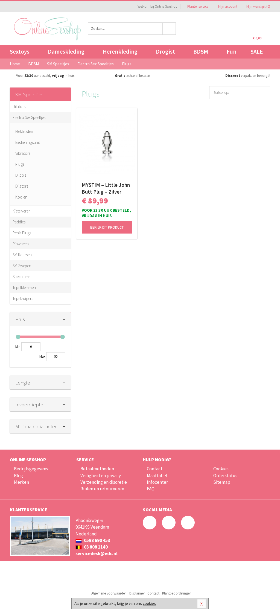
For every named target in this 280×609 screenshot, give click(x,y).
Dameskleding (66, 51)
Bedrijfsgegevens (31, 469)
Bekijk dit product (107, 227)
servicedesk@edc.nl (96, 553)
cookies (149, 603)
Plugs (19, 164)
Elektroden (24, 131)
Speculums (21, 276)
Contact (154, 469)
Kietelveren (22, 211)
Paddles (19, 222)
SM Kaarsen (22, 254)
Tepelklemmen (24, 287)
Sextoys (19, 51)
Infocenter (157, 482)
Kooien (21, 197)
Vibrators (22, 153)
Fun (231, 51)
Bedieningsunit (27, 142)
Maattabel (157, 476)
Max (42, 356)
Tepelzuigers (23, 298)
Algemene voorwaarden (109, 593)
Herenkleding (120, 51)
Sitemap (221, 482)
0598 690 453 (96, 540)
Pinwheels (21, 243)
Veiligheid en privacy (100, 476)
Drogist (165, 51)
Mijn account (227, 6)
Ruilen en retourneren (102, 489)
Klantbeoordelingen (176, 593)
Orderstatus (225, 476)
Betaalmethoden (97, 469)
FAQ (150, 489)
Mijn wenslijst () (258, 6)
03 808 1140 (95, 547)
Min (18, 346)
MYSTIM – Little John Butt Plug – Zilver (106, 188)
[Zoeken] (169, 28)
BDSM (200, 51)
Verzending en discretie (103, 482)
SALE (256, 51)
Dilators (19, 106)
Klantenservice (197, 6)
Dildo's (20, 175)
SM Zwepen (22, 265)
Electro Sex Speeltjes (29, 117)
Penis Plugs (22, 232)
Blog (18, 476)
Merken (21, 482)
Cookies (221, 469)
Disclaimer (137, 593)
